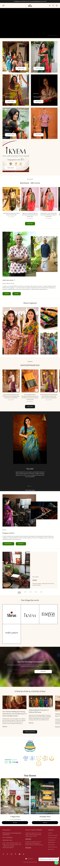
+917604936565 (5, 834)
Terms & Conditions (52, 847)
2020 (30, 591)
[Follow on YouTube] (19, 854)
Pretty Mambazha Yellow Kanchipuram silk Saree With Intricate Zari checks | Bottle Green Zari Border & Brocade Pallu (30, 397)
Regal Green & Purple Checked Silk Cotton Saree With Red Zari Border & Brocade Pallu (30, 215)
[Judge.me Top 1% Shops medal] (51, 758)
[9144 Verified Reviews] (30, 752)
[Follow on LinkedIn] (23, 854)
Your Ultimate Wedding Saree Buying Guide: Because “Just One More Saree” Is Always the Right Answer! (14, 714)
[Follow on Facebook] (3, 854)
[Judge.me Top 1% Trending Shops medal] (38, 763)
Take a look (10, 167)
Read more (4, 726)
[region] (30, 23)
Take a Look (21, 68)
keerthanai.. (8, 543)
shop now (38, 101)
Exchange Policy (51, 840)
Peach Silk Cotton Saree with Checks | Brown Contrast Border (11, 214)
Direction (15, 822)
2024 (36, 591)
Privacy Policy (51, 844)
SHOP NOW (38, 134)
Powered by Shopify (33, 862)
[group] (30, 23)
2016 (25, 591)
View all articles (30, 731)
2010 (19, 592)
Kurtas (7, 293)
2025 (41, 591)
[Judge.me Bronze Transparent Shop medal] (45, 758)
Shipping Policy (51, 842)
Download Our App (52, 837)
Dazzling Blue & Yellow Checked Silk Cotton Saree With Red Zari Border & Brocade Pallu (48, 215)
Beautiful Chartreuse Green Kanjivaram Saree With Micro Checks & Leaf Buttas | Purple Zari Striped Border (48, 396)
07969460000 (9, 837)
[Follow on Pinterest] (15, 854)
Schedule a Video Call (53, 835)
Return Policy (51, 849)
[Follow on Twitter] (7, 854)
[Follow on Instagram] (11, 854)
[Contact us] (56, 862)
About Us (50, 833)
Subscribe (43, 671)
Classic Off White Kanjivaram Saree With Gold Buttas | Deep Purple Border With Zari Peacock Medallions (11, 396)
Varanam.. (21, 543)
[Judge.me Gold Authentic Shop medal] (38, 758)
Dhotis (17, 293)
